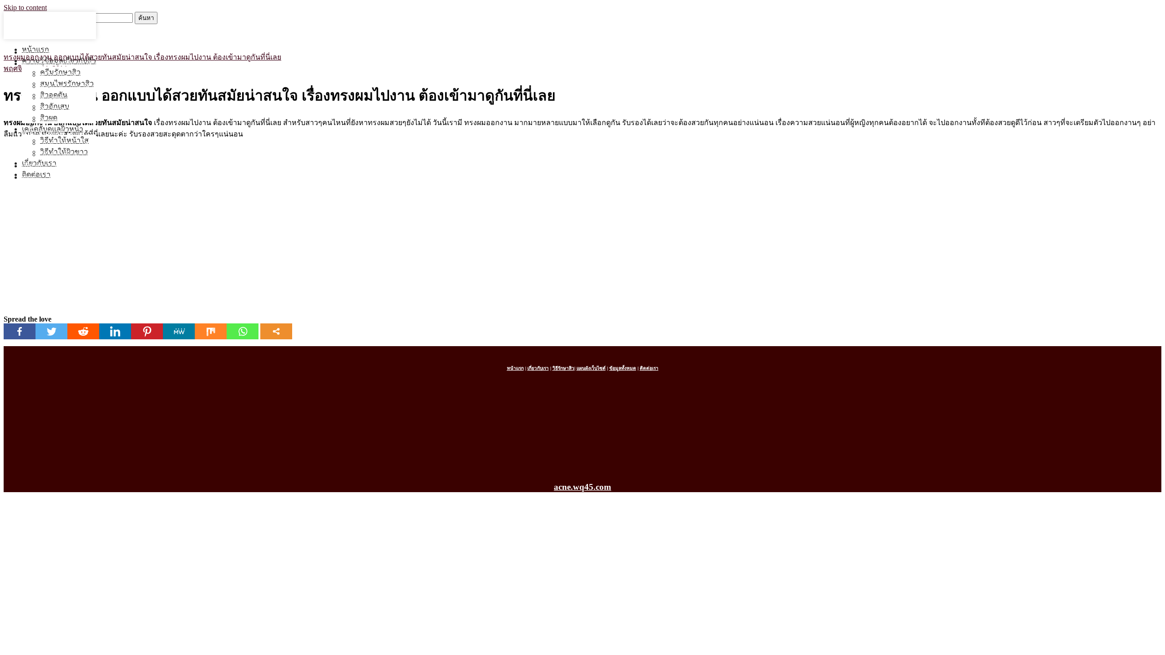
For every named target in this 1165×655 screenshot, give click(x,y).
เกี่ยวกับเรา (39, 166)
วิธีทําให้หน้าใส (64, 143)
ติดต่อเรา (36, 177)
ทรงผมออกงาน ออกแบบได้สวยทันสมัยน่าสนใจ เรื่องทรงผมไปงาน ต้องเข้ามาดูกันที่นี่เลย (142, 57)
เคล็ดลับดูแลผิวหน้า (52, 132)
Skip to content (25, 7)
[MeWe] (179, 331)
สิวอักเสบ (54, 109)
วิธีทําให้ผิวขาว (64, 154)
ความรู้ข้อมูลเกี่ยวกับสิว (59, 63)
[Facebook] (19, 331)
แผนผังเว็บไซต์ (591, 368)
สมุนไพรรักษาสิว (67, 86)
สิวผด (48, 120)
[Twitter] (51, 331)
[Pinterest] (147, 331)
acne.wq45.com (582, 487)
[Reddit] (83, 331)
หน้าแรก (35, 52)
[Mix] (211, 331)
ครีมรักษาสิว (60, 75)
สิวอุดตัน (53, 97)
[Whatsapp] (242, 331)
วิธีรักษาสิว (563, 368)
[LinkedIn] (115, 331)
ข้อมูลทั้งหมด (622, 368)
